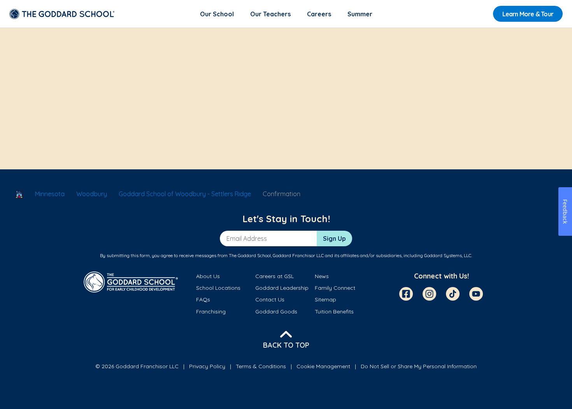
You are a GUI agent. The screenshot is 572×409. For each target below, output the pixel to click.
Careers (319, 14)
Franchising (211, 311)
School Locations (218, 287)
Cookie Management (323, 366)
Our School (217, 14)
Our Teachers (270, 14)
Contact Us (269, 299)
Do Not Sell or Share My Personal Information (419, 366)
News (322, 276)
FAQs (203, 299)
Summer (359, 14)
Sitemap (325, 299)
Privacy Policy (207, 366)
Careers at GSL (274, 276)
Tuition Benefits (334, 311)
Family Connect (335, 287)
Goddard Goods (276, 311)
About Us (208, 276)
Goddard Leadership (282, 287)
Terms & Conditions (261, 366)
